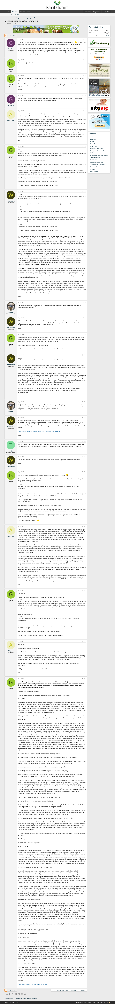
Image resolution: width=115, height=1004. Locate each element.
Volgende (12, 35)
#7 (85, 191)
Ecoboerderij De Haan (96, 162)
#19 (85, 641)
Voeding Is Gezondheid (97, 148)
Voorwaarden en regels (80, 1002)
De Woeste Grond (95, 157)
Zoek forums (18, 15)
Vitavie (92, 141)
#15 (85, 456)
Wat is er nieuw (25, 12)
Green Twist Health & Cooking (99, 155)
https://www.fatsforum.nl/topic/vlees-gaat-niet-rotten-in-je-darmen (39, 431)
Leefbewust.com (95, 137)
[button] (31, 11)
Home (8, 12)
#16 (85, 472)
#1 (85, 39)
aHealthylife (93, 139)
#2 (85, 60)
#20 (85, 679)
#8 (85, 302)
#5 (85, 111)
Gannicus (8, 23)
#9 (85, 318)
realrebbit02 (106, 36)
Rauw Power (94, 146)
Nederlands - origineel (12, 1002)
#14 (85, 441)
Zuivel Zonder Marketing (97, 164)
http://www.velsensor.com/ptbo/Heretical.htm (32, 984)
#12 (85, 402)
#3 (85, 75)
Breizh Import (94, 144)
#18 (85, 590)
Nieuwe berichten (9, 15)
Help (98, 1002)
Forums (14, 12)
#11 (85, 355)
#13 (85, 417)
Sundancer (93, 160)
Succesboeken (94, 167)
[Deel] (83, 39)
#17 (85, 526)
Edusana (92, 169)
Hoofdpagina (104, 1002)
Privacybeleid (94, 171)
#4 (85, 95)
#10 (85, 334)
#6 (85, 146)
